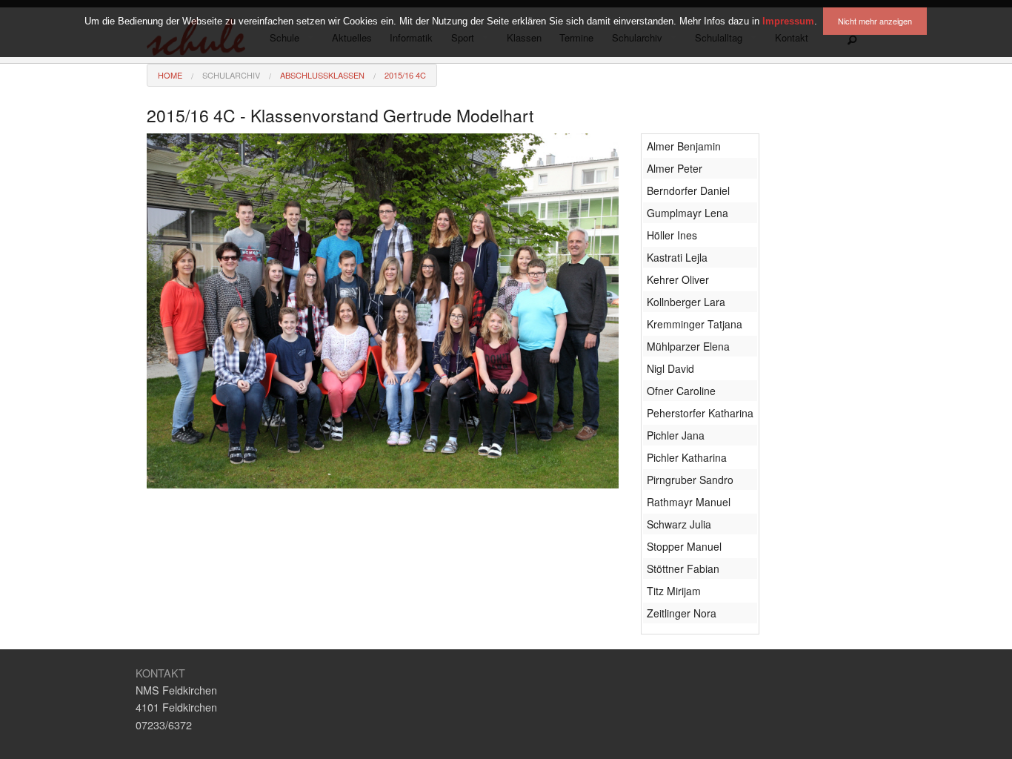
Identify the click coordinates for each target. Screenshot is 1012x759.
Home (170, 75)
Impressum (788, 21)
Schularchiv (231, 75)
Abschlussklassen (322, 75)
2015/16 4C (405, 75)
